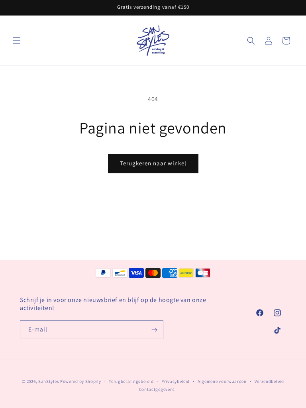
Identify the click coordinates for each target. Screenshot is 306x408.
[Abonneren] (154, 329)
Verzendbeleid (269, 381)
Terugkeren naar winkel (153, 163)
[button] (17, 40)
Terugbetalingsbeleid (131, 381)
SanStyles (48, 381)
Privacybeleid (175, 381)
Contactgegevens (157, 389)
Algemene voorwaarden (222, 381)
